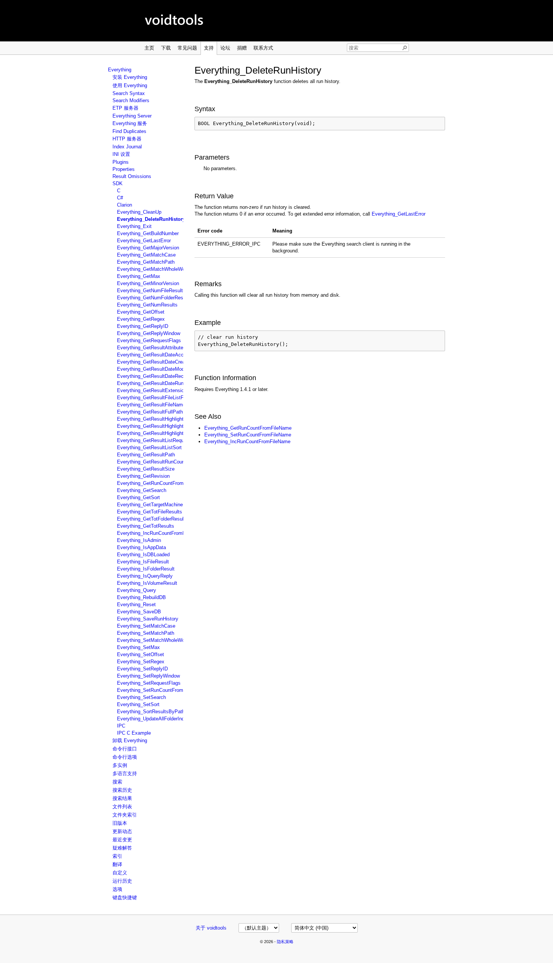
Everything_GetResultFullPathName (156, 412)
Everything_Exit (134, 226)
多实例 (119, 765)
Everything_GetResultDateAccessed (157, 355)
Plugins (120, 162)
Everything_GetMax (138, 276)
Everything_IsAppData (141, 547)
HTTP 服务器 (126, 139)
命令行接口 (124, 749)
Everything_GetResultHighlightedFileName (163, 419)
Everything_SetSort (138, 704)
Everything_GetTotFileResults (149, 512)
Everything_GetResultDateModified (155, 369)
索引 (117, 856)
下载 (166, 48)
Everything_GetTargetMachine (150, 504)
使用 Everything (129, 85)
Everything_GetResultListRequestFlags (160, 440)
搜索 (117, 782)
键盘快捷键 (124, 897)
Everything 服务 (129, 123)
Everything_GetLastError (144, 240)
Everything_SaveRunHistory (147, 619)
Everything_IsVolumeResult (147, 583)
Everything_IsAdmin (139, 540)
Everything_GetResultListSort (149, 447)
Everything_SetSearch (141, 697)
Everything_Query (136, 590)
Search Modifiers (130, 100)
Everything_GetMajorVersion (148, 248)
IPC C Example (134, 733)
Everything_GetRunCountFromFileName (160, 483)
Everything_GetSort (138, 497)
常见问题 (187, 48)
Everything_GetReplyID (142, 326)
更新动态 (122, 831)
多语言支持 (124, 773)
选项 (117, 889)
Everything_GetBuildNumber (148, 233)
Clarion (124, 205)
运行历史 (122, 881)
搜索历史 (122, 790)
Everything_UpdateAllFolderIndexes (156, 718)
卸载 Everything (129, 740)
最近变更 (122, 839)
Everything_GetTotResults (145, 526)
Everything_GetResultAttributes (151, 347)
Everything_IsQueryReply (145, 576)
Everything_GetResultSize (146, 469)
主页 (149, 48)
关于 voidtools (211, 928)
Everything (119, 69)
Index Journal (127, 146)
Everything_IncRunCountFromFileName (160, 533)
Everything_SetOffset (140, 654)
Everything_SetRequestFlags (149, 683)
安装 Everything (129, 77)
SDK (117, 183)
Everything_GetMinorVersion (148, 283)
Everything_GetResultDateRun (150, 383)
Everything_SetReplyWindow (148, 676)
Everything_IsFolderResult (146, 569)
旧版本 (119, 823)
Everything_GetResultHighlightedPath (158, 433)
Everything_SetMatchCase (146, 626)
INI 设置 (121, 154)
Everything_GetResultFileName (151, 405)
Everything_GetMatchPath (146, 262)
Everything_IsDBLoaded (143, 554)
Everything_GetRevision (143, 476)
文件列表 (122, 806)
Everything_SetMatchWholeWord (153, 640)
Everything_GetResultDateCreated (154, 362)
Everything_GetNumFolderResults (154, 297)
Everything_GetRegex (141, 319)
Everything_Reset (136, 604)
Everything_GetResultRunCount (151, 462)
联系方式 (263, 48)
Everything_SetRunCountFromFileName (160, 690)
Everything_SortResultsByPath (151, 711)
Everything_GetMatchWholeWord (153, 269)
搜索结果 (122, 798)
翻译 (117, 864)
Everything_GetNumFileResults (151, 290)
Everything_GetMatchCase (146, 255)
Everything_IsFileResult (143, 562)
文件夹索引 (124, 815)
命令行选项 (124, 757)
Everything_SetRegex (140, 661)
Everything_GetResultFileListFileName (159, 397)
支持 (209, 48)
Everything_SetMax (138, 647)
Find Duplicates (129, 131)
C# (120, 198)
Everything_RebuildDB (141, 597)
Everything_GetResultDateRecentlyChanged (165, 376)
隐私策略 (285, 941)
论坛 (225, 48)
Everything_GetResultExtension (152, 390)
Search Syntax (128, 93)
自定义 (119, 872)
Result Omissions (131, 176)
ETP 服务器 (125, 108)
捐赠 (242, 48)
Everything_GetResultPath (146, 454)
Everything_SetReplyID (142, 669)
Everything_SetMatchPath (145, 633)
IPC (121, 726)
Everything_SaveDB (139, 611)
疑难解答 (122, 848)
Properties (123, 169)
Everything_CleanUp (139, 212)
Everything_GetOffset (140, 312)
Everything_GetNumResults (147, 305)
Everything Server (132, 116)
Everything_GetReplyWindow (148, 333)
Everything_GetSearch (141, 490)
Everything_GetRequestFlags (149, 340)
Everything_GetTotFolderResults (152, 519)
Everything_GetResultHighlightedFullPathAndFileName (176, 426)
